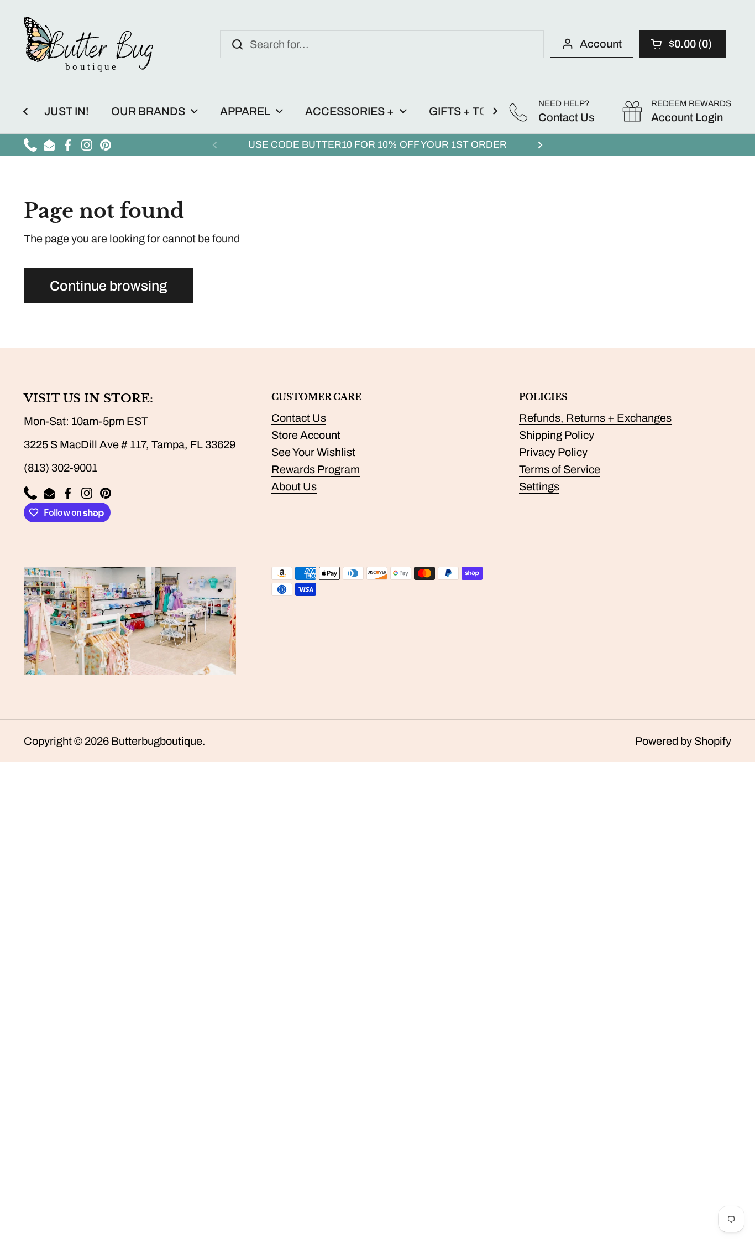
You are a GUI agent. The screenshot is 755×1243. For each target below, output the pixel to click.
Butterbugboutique (156, 741)
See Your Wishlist (313, 452)
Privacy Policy (553, 452)
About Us (294, 486)
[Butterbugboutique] (88, 44)
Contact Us (298, 418)
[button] (682, 44)
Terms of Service (559, 469)
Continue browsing (108, 285)
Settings (539, 486)
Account (601, 44)
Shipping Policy (556, 435)
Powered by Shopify (683, 741)
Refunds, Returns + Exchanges (595, 418)
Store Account (305, 435)
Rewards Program (315, 469)
